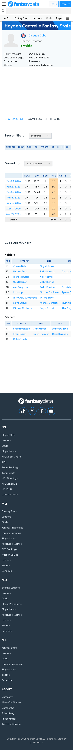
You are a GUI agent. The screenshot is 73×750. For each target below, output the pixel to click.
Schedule (7, 570)
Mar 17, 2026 (13, 208)
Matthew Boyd (60, 328)
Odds (49, 18)
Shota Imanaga (21, 328)
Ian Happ (18, 292)
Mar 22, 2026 (13, 214)
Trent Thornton (41, 334)
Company (7, 696)
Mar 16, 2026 (14, 203)
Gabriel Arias (47, 282)
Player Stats (8, 435)
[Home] (23, 4)
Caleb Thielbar (21, 339)
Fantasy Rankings (11, 533)
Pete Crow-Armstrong (25, 297)
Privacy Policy (9, 718)
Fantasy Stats (21, 18)
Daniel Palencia (60, 334)
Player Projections (11, 604)
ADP (4, 462)
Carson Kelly (19, 266)
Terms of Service (11, 724)
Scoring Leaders (11, 587)
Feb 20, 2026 (14, 181)
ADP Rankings (9, 549)
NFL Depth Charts (11, 456)
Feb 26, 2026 (14, 192)
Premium (65, 4)
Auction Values (10, 554)
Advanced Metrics (12, 543)
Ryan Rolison (19, 334)
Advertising (8, 713)
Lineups (6, 560)
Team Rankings (10, 467)
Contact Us (8, 707)
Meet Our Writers (11, 702)
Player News (9, 451)
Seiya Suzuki (20, 303)
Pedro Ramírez (47, 271)
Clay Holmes (39, 328)
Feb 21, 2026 (13, 186)
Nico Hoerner (46, 276)
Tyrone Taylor (47, 297)
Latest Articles (10, 494)
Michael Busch (20, 271)
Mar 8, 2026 (13, 197)
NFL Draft (7, 489)
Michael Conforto (49, 292)
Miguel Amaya (47, 266)
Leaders (37, 18)
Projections (62, 18)
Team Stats (8, 473)
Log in (54, 4)
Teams (6, 565)
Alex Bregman (20, 287)
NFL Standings (10, 478)
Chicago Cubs (37, 35)
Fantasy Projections (12, 527)
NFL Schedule (9, 483)
